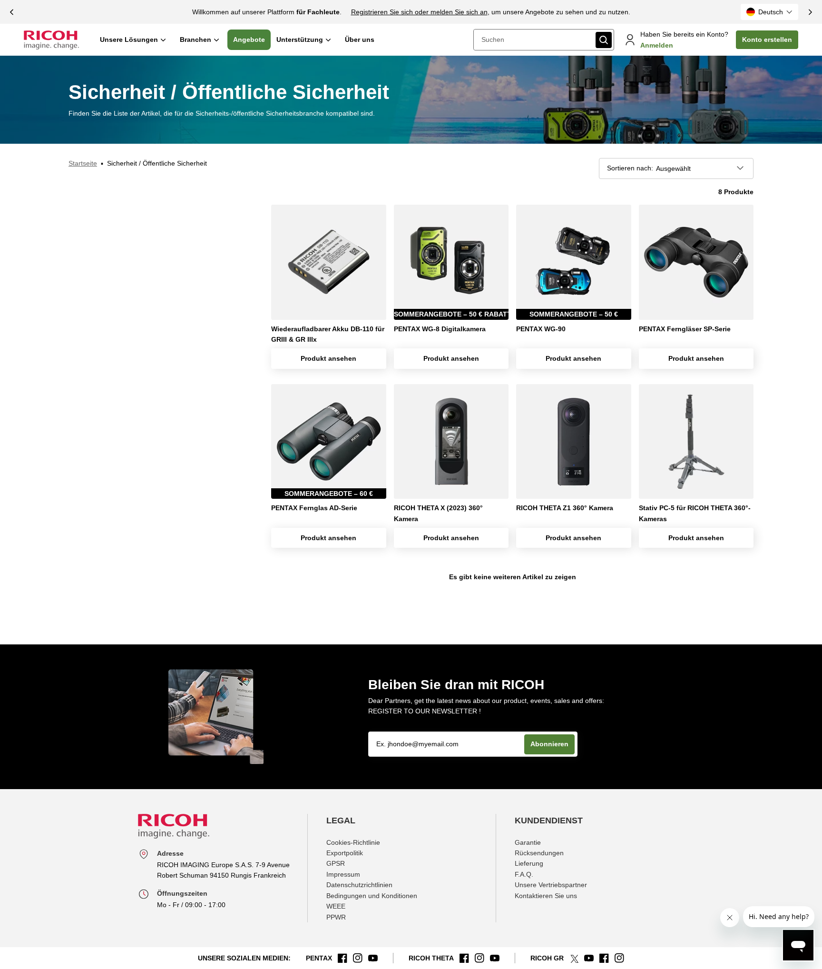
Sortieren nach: (630, 168)
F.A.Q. (524, 874)
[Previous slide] (12, 12)
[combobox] (534, 39)
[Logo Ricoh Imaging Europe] (51, 39)
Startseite (82, 163)
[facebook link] (342, 958)
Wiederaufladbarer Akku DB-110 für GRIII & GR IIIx (327, 334)
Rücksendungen (539, 853)
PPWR (336, 917)
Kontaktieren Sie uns (546, 896)
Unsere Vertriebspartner (551, 885)
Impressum (343, 874)
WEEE (335, 906)
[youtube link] (373, 958)
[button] (769, 12)
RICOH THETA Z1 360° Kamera (564, 508)
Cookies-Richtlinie (353, 842)
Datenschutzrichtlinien (359, 885)
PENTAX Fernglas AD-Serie (314, 508)
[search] (604, 40)
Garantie (528, 842)
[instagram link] (357, 958)
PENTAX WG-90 (541, 329)
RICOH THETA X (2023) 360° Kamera (438, 513)
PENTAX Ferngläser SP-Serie (685, 329)
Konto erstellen (767, 39)
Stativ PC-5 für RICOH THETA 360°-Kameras (695, 513)
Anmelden (656, 45)
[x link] (573, 958)
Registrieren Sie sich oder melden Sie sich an (419, 12)
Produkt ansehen (328, 358)
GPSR (335, 863)
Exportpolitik (344, 853)
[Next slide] (810, 12)
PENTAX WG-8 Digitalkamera (440, 329)
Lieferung (529, 863)
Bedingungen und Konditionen (371, 896)
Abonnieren (549, 744)
